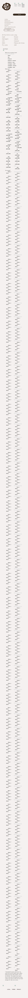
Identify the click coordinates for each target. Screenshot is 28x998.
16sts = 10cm (8, 180)
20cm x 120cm (17, 83)
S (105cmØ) (17, 124)
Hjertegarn (5, 39)
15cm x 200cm (8, 81)
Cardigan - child (11, 63)
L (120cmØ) (8, 127)
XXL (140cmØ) (17, 131)
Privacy (19, 989)
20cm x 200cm (8, 89)
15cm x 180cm (17, 78)
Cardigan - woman (12, 65)
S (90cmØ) (19, 111)
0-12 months (17, 89)
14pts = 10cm (17, 222)
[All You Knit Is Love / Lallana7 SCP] (6, 6)
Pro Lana (5, 45)
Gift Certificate (10, 27)
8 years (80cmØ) (8, 109)
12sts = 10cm (8, 183)
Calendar (7, 28)
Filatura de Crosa (19, 43)
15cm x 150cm (8, 78)
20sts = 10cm (8, 177)
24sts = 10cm (8, 172)
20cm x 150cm (8, 86)
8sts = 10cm (17, 184)
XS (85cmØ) (8, 112)
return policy (15, 980)
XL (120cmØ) (17, 118)
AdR (15, 45)
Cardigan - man (11, 67)
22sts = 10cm (17, 174)
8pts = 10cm (8, 791)
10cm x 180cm (8, 75)
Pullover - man (11, 62)
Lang (15, 35)
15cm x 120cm (17, 75)
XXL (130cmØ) (8, 121)
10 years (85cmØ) (18, 109)
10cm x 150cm (17, 72)
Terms (14, 989)
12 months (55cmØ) (18, 98)
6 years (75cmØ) (17, 106)
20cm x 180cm (17, 86)
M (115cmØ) (17, 127)
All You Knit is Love (8, 35)
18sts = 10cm (17, 177)
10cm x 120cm (8, 71)
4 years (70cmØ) (8, 104)
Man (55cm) (17, 95)
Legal (9, 989)
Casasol (16, 41)
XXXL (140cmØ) (17, 121)
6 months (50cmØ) (9, 98)
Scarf (9, 55)
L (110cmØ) (8, 116)
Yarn (6, 19)
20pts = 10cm (8, 204)
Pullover (10, 58)
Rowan (16, 37)
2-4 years (10, 91)
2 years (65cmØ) (17, 101)
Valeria (16, 39)
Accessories (8, 22)
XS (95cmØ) (8, 124)
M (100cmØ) (17, 113)
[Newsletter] (15, 985)
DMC (3, 43)
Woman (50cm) (8, 94)
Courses (7, 24)
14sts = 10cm (17, 180)
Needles (7, 21)
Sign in (19, 14)
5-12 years (19, 91)
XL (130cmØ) (8, 130)
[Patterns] (3, 985)
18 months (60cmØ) (9, 101)
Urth (3, 41)
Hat (8, 57)
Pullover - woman (12, 60)
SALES (6, 25)
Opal (3, 37)
